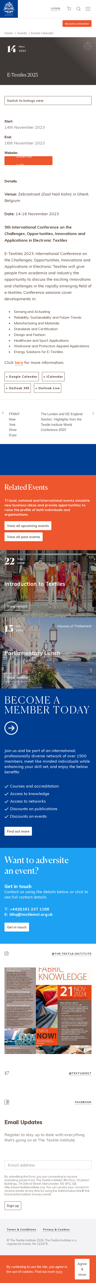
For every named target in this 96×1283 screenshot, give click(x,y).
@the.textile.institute (72, 953)
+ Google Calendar (22, 376)
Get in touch (17, 927)
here (19, 362)
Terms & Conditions (21, 1229)
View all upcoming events (28, 526)
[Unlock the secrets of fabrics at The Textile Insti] (48, 1010)
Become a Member (77, 23)
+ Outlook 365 (17, 388)
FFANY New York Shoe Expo (14, 424)
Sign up (13, 1206)
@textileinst (80, 1073)
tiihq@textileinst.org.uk (31, 914)
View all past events (23, 537)
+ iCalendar (53, 376)
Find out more (18, 831)
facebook (83, 1102)
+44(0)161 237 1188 (29, 909)
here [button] (59, 1271)
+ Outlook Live (47, 388)
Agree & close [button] (82, 1269)
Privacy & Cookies (56, 1229)
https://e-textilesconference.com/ (26, 160)
